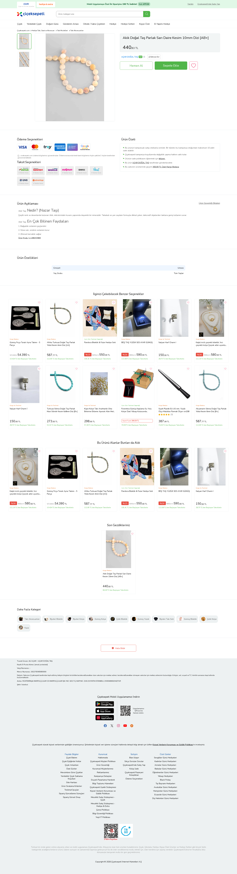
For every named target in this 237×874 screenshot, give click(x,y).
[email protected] (41, 665)
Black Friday (165, 780)
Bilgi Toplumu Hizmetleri (102, 783)
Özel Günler (71, 768)
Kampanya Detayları (103, 776)
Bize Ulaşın (134, 757)
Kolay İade (134, 768)
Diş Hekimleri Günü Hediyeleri (165, 798)
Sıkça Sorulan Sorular (134, 761)
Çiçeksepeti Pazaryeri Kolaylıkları (134, 773)
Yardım (190, 4)
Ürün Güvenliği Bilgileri (209, 203)
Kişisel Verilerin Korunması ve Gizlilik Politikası (103, 792)
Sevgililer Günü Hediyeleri (165, 757)
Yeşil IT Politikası (103, 817)
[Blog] (132, 725)
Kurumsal (102, 754)
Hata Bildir (120, 648)
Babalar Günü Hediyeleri (165, 768)
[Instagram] (118, 725)
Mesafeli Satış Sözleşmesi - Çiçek (103, 798)
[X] (112, 725)
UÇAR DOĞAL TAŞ (129, 57)
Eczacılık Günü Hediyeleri (165, 794)
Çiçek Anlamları (71, 765)
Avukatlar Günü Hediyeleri (165, 787)
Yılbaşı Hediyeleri (165, 776)
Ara (146, 14)
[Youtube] (125, 725)
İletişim (134, 754)
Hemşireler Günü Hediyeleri (165, 791)
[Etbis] (111, 832)
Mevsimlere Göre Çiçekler (71, 772)
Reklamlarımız (103, 772)
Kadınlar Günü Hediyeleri (165, 761)
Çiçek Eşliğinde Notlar (71, 761)
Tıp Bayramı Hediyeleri (165, 783)
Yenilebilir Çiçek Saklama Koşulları (72, 777)
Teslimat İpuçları (71, 790)
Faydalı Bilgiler (72, 754)
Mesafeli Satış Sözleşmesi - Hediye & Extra (103, 804)
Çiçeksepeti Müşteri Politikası (102, 761)
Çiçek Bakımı (71, 757)
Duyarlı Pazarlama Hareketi (103, 780)
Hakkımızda (103, 757)
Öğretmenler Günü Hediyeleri (165, 772)
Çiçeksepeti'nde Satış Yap (209, 4)
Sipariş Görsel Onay (71, 797)
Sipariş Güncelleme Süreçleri (71, 793)
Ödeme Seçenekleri (134, 778)
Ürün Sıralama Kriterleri (71, 786)
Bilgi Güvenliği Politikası (103, 813)
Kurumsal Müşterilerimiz (103, 768)
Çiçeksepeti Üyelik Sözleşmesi (103, 787)
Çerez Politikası (102, 810)
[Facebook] (105, 725)
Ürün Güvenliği (102, 765)
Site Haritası (71, 782)
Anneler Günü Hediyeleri (165, 765)
